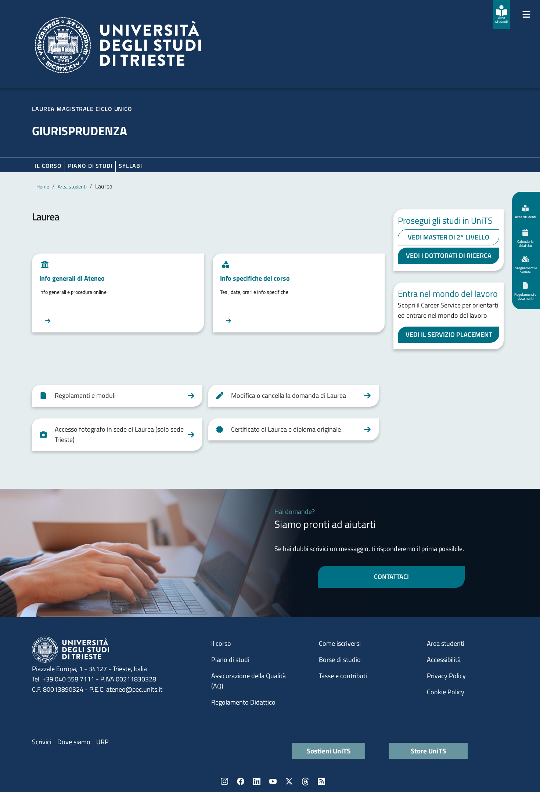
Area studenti (72, 186)
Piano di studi (230, 660)
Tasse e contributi (343, 676)
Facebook (240, 781)
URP (102, 742)
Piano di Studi (90, 165)
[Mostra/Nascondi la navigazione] (526, 14)
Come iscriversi (340, 643)
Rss (321, 781)
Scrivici (41, 742)
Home (42, 186)
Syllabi (130, 165)
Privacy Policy (446, 676)
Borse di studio (340, 660)
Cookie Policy (445, 692)
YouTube (273, 781)
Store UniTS (428, 750)
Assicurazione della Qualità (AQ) (248, 681)
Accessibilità (444, 660)
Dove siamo (73, 742)
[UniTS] (118, 45)
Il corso (48, 165)
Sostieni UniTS (328, 750)
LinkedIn (257, 781)
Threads (305, 781)
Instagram (224, 781)
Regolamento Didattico (243, 702)
